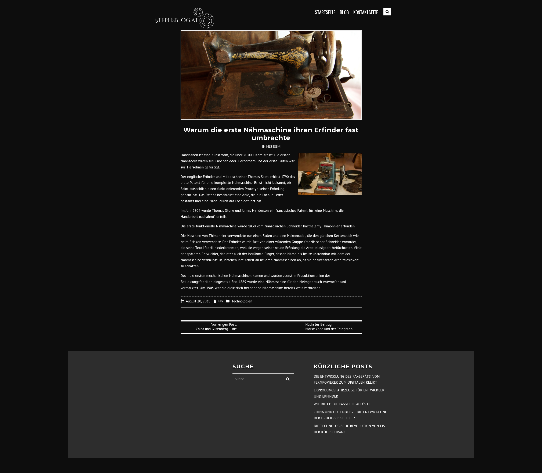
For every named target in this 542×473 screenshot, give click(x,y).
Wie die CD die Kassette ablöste (342, 404)
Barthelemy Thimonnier (321, 226)
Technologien (271, 146)
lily (220, 301)
